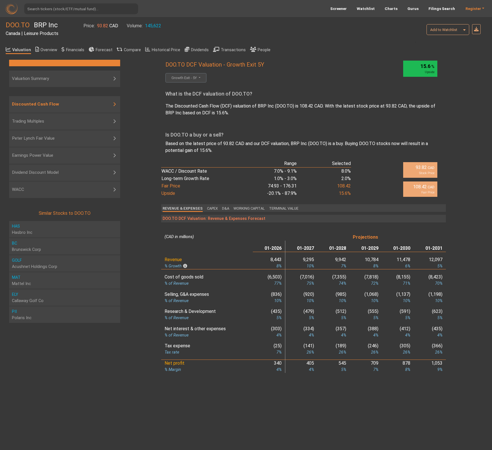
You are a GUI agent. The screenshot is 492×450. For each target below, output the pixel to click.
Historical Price (166, 50)
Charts (391, 8)
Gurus (413, 8)
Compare (132, 50)
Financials (75, 50)
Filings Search (442, 8)
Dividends (200, 50)
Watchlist (366, 8)
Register (473, 8)
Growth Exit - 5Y (184, 78)
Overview (48, 50)
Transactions (233, 50)
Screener (338, 8)
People (264, 50)
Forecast (104, 50)
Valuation (21, 50)
